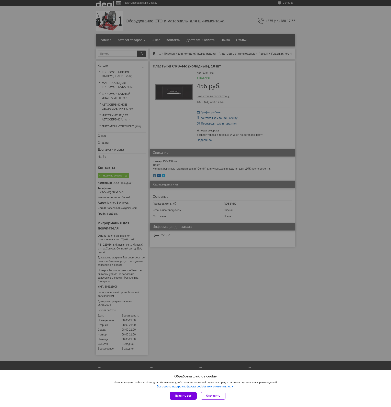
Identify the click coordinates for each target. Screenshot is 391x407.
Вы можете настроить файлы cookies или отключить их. (194, 386)
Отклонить (213, 395)
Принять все (183, 395)
